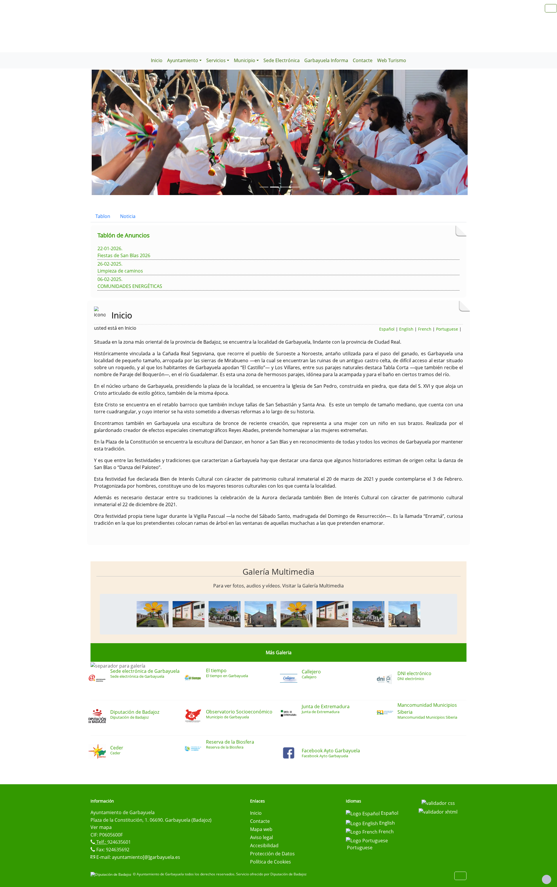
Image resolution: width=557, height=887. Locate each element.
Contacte (362, 60)
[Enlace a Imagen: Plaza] (224, 613)
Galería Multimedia (278, 571)
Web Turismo (391, 60)
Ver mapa (101, 827)
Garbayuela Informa (326, 60)
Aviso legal (261, 837)
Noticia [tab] (127, 216)
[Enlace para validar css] (438, 803)
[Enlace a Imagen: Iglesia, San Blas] (260, 613)
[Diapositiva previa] (120, 132)
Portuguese (447, 329)
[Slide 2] (285, 187)
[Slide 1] (274, 187)
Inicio (156, 60)
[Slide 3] (295, 187)
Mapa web (261, 829)
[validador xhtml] (438, 811)
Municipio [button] (244, 60)
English (406, 329)
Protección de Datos (272, 853)
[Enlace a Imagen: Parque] (152, 613)
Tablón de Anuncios (123, 235)
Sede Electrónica (281, 60)
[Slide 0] (264, 187)
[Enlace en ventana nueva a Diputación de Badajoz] (112, 874)
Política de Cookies (270, 862)
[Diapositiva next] (439, 132)
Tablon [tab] (102, 216)
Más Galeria (279, 652)
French (424, 329)
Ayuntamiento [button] (182, 60)
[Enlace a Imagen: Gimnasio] (188, 613)
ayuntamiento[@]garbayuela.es (146, 857)
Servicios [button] (216, 60)
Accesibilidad (264, 845)
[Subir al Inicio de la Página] (546, 879)
